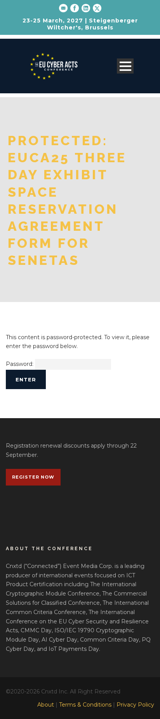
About (45, 704)
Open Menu (125, 66)
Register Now (33, 477)
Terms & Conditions (85, 704)
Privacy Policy (135, 704)
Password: (20, 363)
